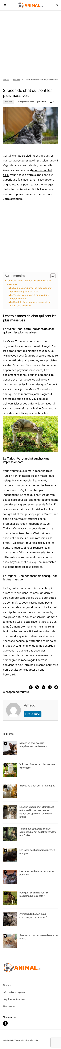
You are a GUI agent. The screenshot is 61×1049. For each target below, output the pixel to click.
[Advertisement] (30, 42)
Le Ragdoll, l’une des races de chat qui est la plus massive (30, 304)
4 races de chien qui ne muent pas (37, 785)
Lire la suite (32, 714)
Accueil (6, 79)
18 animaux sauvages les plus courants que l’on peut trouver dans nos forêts (38, 832)
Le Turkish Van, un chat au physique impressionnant (29, 297)
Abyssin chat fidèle (22, 562)
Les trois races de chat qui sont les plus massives (29, 282)
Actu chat (16, 79)
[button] (5, 5)
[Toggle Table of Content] (51, 275)
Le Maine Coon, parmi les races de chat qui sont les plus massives (31, 290)
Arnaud (29, 705)
